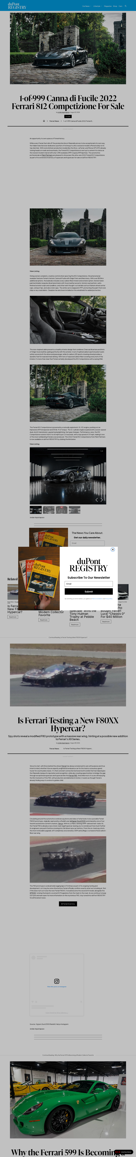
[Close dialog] (113, 550)
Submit (89, 591)
